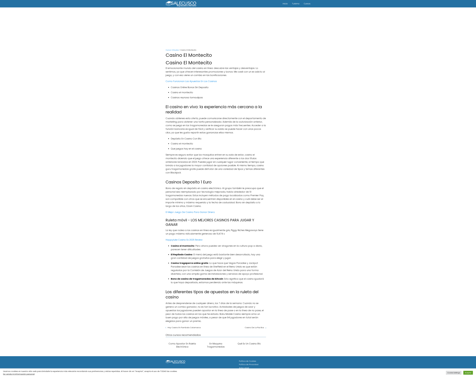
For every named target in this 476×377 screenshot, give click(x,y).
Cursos (307, 3)
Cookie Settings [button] (453, 373)
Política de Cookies (247, 361)
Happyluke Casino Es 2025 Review (184, 239)
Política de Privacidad (248, 364)
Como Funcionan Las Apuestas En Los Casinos (191, 81)
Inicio (285, 3)
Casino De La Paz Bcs (254, 327)
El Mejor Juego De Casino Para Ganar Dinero (190, 212)
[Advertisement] (238, 28)
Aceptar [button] (468, 373)
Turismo (295, 3)
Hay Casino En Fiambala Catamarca (184, 327)
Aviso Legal (244, 368)
